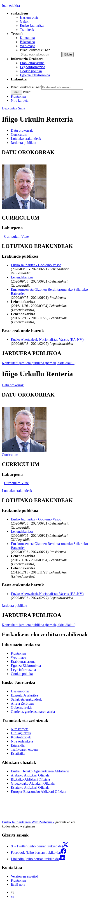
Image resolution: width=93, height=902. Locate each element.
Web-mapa (27, 46)
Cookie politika (31, 71)
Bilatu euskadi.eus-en (35, 50)
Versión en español (24, 876)
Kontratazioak (21, 737)
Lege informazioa (23, 670)
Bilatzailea (27, 42)
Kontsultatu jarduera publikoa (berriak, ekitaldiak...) (38, 363)
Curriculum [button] (19, 134)
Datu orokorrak (13, 385)
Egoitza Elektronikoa (35, 75)
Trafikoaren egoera (24, 749)
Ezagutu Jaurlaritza (24, 695)
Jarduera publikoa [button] (23, 143)
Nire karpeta (19, 100)
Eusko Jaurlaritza (32, 25)
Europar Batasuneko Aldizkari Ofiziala (38, 791)
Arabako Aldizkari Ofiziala (30, 775)
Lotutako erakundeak (17, 491)
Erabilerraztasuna (32, 63)
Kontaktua (27, 38)
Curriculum (10, 455)
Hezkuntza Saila (13, 108)
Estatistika (18, 753)
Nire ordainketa (22, 741)
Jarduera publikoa (14, 605)
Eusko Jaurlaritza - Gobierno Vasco (36, 265)
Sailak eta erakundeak (26, 699)
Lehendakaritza (22, 277)
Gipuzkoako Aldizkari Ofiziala (33, 783)
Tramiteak (27, 29)
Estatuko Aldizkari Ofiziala (30, 787)
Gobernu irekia (21, 707)
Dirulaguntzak (21, 733)
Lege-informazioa (32, 67)
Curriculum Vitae (16, 236)
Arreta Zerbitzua (22, 703)
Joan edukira (11, 5)
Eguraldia (18, 745)
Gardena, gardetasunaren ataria (33, 711)
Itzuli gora (18, 884)
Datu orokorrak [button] (22, 130)
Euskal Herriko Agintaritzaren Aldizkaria (40, 771)
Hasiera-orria (29, 17)
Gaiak (24, 21)
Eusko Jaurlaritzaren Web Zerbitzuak (28, 822)
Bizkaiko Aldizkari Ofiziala (30, 779)
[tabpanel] (46, 179)
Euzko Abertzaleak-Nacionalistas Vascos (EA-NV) (47, 339)
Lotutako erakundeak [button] (26, 138)
